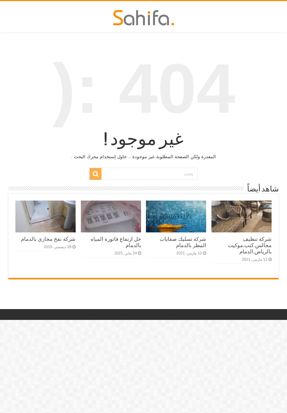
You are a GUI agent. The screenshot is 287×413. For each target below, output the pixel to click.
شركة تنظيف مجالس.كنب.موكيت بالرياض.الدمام (250, 245)
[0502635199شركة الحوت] (143, 16)
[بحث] (96, 174)
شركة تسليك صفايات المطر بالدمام (183, 242)
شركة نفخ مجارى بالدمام (48, 239)
